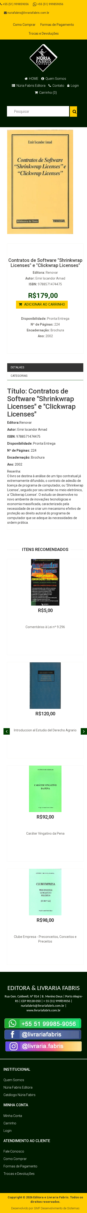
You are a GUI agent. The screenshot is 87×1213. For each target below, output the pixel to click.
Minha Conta (12, 1116)
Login (74, 85)
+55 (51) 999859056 (15, 4)
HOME (33, 78)
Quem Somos (55, 78)
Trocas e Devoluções (44, 33)
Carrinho (9, 1123)
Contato (58, 85)
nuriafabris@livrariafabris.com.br (28, 12)
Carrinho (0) (48, 92)
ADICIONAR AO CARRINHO (44, 304)
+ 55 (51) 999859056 (56, 1001)
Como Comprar (24, 25)
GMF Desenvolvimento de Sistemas (57, 1208)
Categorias (19, 375)
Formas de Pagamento (57, 25)
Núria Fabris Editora (30, 85)
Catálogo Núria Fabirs (19, 1095)
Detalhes (17, 367)
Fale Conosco (13, 1151)
